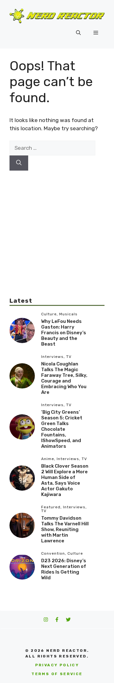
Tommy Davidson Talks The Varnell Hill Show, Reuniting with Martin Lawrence (65, 529)
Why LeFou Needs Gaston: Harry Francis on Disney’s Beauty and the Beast (63, 332)
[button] (78, 32)
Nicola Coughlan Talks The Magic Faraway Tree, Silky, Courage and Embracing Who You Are (64, 378)
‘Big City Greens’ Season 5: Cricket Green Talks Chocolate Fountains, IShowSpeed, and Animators (61, 429)
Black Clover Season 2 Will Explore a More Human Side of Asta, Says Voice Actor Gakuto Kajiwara (64, 480)
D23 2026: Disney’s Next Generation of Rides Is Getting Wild (63, 569)
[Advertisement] (57, 227)
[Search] (19, 163)
